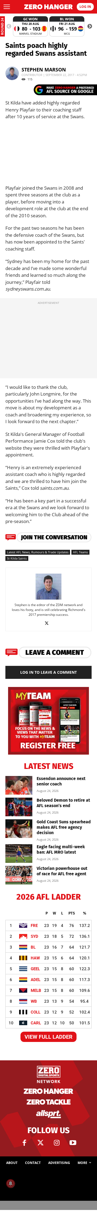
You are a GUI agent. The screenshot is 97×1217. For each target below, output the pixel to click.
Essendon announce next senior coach (61, 781)
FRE (34, 925)
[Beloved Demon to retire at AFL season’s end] (18, 807)
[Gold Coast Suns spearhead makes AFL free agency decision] (18, 828)
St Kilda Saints (17, 558)
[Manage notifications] (10, 1183)
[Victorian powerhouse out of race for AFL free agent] (18, 875)
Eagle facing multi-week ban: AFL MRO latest (61, 849)
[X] (48, 623)
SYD (34, 936)
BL (33, 947)
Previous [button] (9, 26)
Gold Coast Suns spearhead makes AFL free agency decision (64, 827)
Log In (85, 6)
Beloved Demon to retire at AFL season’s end (63, 803)
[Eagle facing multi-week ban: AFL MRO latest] (18, 853)
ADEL (35, 979)
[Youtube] (72, 1143)
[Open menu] (6, 7)
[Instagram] (56, 1143)
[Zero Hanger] (48, 6)
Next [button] (89, 26)
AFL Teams (80, 552)
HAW (35, 958)
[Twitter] (40, 1143)
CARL (36, 1023)
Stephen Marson (44, 69)
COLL (35, 1012)
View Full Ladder (48, 1037)
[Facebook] (24, 1143)
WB (34, 1001)
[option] (30, 26)
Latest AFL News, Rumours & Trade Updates (37, 552)
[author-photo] (48, 599)
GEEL (35, 968)
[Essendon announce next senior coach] (18, 785)
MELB (36, 990)
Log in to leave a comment (48, 672)
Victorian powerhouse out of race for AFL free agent (62, 871)
